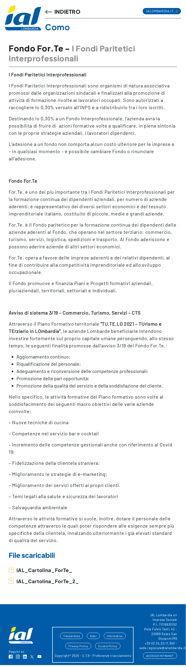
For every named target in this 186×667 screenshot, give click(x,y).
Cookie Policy (107, 646)
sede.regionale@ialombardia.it (162, 648)
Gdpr (93, 636)
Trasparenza (71, 636)
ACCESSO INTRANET (160, 655)
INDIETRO (67, 11)
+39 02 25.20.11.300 (160, 643)
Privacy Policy (78, 646)
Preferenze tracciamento (112, 656)
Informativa (115, 636)
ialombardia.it (160, 11)
